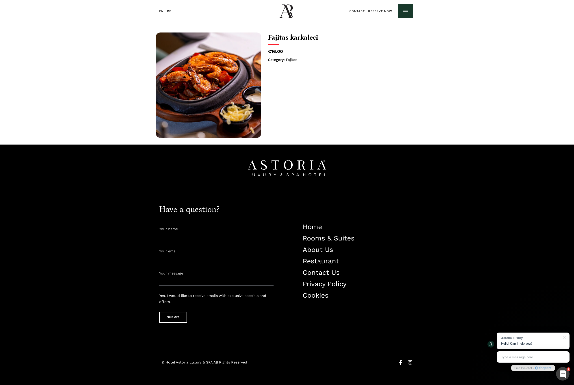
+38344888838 (313, 309)
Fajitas (291, 60)
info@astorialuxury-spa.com (325, 317)
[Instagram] (410, 362)
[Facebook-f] (400, 362)
